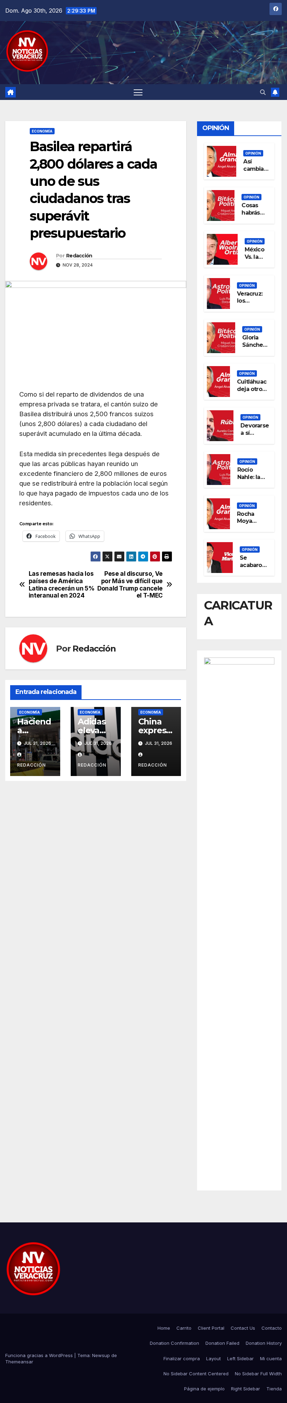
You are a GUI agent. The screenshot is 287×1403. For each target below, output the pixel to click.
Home (164, 1328)
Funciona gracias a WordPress (39, 1355)
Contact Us (243, 1328)
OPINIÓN (253, 153)
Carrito (183, 1328)
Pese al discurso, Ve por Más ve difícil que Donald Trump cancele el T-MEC (130, 584)
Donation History (264, 1343)
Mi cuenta (271, 1358)
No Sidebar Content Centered (196, 1373)
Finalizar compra (181, 1358)
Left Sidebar (240, 1358)
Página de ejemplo (204, 1388)
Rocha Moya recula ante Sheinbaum (253, 525)
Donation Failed (222, 1343)
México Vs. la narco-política (255, 260)
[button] (263, 92)
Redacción (79, 255)
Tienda (274, 1388)
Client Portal (211, 1328)
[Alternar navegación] (138, 92)
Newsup (101, 1355)
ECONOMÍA (42, 131)
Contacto (271, 1328)
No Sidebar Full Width (258, 1373)
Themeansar (19, 1361)
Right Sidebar (245, 1388)
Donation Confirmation (174, 1343)
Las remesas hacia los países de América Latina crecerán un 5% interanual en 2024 (61, 584)
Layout (213, 1358)
